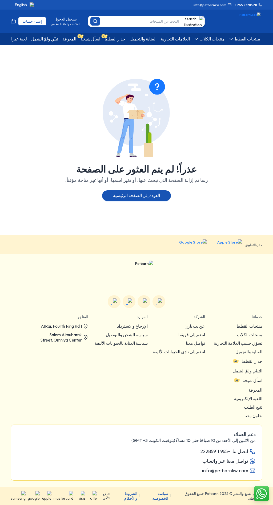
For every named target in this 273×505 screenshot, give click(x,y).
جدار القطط (252, 361)
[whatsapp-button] (261, 493)
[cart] (13, 21)
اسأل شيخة (252, 380)
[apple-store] (226, 244)
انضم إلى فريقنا (191, 334)
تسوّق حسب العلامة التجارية (238, 343)
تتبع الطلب (253, 407)
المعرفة (255, 390)
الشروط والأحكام (130, 496)
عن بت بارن (194, 326)
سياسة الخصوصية (160, 496)
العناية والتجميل (248, 351)
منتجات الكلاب (249, 334)
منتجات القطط (249, 326)
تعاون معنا (253, 415)
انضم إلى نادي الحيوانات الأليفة (179, 351)
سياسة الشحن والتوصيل (127, 334)
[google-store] (189, 244)
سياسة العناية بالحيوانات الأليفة (121, 343)
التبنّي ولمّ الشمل (247, 370)
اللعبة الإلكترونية (248, 398)
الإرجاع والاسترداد (132, 326)
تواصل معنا (195, 343)
